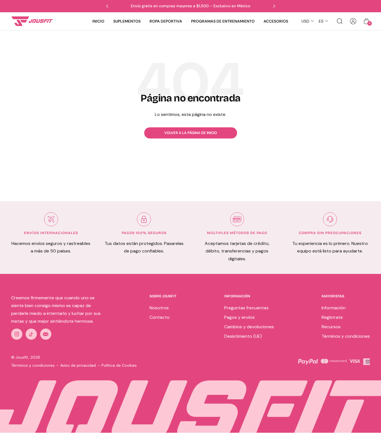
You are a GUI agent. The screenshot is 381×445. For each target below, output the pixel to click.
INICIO (98, 21)
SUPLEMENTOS (127, 21)
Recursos (331, 327)
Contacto (159, 317)
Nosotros (159, 308)
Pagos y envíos (239, 317)
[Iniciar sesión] (353, 21)
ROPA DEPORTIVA (165, 21)
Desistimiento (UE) (243, 336)
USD (305, 21)
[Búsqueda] (339, 21)
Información (334, 308)
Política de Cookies (119, 365)
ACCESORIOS (276, 21)
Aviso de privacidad (78, 365)
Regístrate (332, 317)
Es (321, 21)
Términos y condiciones (346, 336)
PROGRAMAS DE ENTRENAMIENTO (223, 21)
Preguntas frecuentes (246, 308)
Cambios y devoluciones (249, 327)
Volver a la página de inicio (190, 132)
